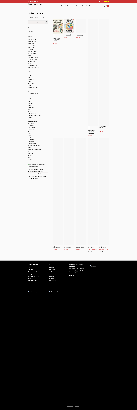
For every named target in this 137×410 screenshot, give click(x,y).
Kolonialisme (31, 129)
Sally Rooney (57, 40)
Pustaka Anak (31, 141)
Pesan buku (52, 267)
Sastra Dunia (31, 43)
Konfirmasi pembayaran (34, 276)
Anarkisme (30, 103)
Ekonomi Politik (31, 45)
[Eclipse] (104, 191)
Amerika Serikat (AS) (33, 87)
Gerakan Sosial (31, 61)
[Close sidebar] (28, 19)
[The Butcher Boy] (81, 191)
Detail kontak (52, 272)
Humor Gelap (31, 123)
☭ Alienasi (77, 406)
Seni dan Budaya (32, 53)
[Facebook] (99, 1)
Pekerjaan (51, 278)
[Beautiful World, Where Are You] (58, 26)
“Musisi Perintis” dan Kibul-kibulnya (36, 173)
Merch (29, 71)
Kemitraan (51, 276)
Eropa (29, 85)
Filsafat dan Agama (32, 65)
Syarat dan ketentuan (33, 283)
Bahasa (29, 63)
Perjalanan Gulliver (58, 246)
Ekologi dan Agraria (32, 59)
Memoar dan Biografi (33, 57)
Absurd (29, 101)
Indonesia (30, 75)
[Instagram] (101, 1)
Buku (29, 109)
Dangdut (30, 111)
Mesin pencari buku (33, 274)
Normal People (68, 34)
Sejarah (29, 55)
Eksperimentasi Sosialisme (34, 115)
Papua (29, 137)
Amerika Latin (31, 79)
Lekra (29, 131)
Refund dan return (32, 280)
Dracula (66, 246)
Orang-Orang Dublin (102, 127)
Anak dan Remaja (32, 39)
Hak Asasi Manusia (32, 121)
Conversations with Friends (91, 131)
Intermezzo (79, 34)
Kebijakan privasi (53, 274)
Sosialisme (30, 153)
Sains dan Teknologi (32, 51)
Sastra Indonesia (32, 41)
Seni (29, 151)
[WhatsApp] (69, 275)
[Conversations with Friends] (93, 72)
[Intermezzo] (81, 26)
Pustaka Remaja (32, 143)
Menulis (29, 133)
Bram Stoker (68, 247)
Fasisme (30, 117)
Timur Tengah (31, 83)
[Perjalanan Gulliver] (58, 191)
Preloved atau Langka (33, 93)
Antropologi (30, 105)
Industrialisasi (31, 125)
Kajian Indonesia (31, 127)
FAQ (29, 267)
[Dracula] (69, 191)
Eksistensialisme (32, 113)
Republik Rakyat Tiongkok (34, 145)
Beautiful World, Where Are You (57, 39)
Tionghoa (30, 155)
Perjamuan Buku (33, 166)
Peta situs (51, 283)
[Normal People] (69, 26)
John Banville (103, 247)
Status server (52, 280)
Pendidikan (30, 49)
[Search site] (104, 6)
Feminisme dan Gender (33, 67)
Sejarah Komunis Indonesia (34, 149)
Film (29, 119)
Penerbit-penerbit (32, 272)
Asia (29, 77)
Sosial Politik (31, 47)
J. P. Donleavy (91, 247)
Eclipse (101, 246)
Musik (29, 135)
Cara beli (30, 269)
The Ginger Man (92, 246)
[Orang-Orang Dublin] (104, 72)
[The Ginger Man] (93, 191)
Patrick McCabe (80, 247)
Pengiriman (31, 278)
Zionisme (30, 159)
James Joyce (103, 128)
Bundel (29, 91)
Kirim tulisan (52, 269)
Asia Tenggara (31, 107)
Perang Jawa (31, 139)
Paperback (30, 31)
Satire (29, 147)
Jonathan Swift (57, 247)
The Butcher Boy (80, 246)
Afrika (29, 81)
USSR (29, 157)
